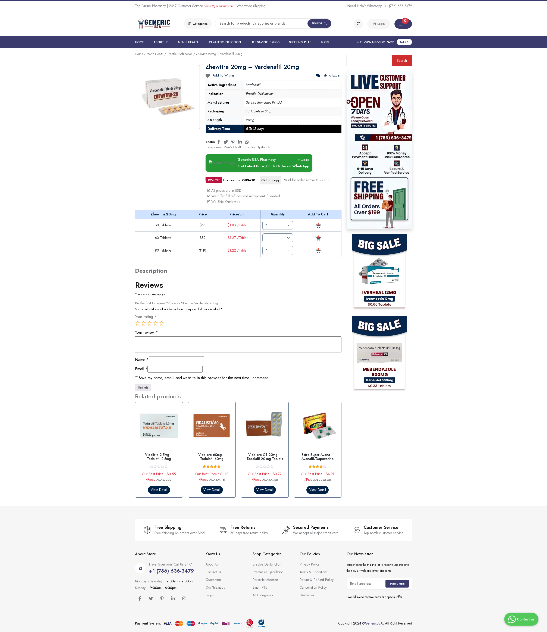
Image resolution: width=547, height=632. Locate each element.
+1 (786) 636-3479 (398, 5)
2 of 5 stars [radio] (143, 323)
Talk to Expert (331, 75)
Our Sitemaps (215, 587)
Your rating (145, 317)
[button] (403, 24)
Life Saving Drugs (265, 42)
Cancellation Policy (313, 587)
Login (380, 24)
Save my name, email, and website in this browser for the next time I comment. (204, 378)
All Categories (263, 595)
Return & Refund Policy (317, 579)
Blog (325, 42)
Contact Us (213, 572)
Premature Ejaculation (268, 572)
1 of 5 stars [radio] (137, 323)
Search (317, 23)
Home (139, 42)
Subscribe (397, 584)
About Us (161, 42)
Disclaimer (307, 595)
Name (142, 359)
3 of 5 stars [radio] (149, 323)
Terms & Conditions (314, 572)
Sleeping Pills (300, 42)
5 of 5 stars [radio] (161, 323)
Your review (146, 332)
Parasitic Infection (225, 42)
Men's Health (188, 42)
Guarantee (213, 579)
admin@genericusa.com (218, 6)
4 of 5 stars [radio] (155, 323)
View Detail (159, 489)
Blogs (210, 595)
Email (141, 369)
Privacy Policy (309, 564)
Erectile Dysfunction (180, 54)
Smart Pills (260, 587)
